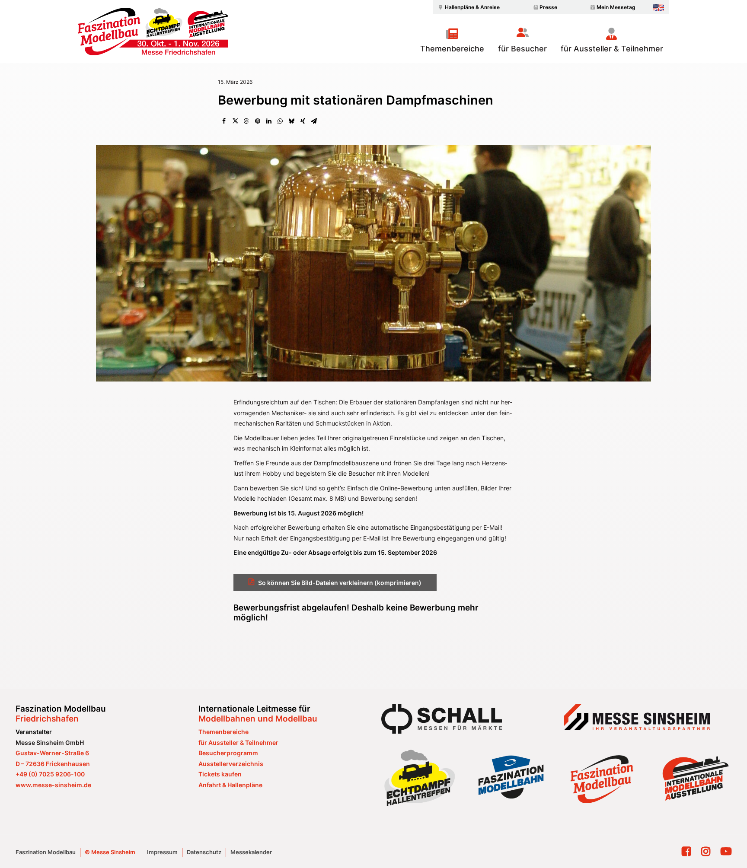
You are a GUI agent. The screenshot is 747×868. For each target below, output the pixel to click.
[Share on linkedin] (269, 121)
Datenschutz (204, 852)
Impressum (162, 852)
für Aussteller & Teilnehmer (612, 48)
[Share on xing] (302, 121)
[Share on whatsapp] (280, 121)
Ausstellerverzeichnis (230, 763)
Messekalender (251, 852)
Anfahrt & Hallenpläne (230, 785)
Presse (548, 7)
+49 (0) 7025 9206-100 (50, 774)
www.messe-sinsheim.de (53, 785)
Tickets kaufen (220, 774)
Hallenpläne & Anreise (472, 7)
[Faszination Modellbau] (153, 31)
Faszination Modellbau (46, 852)
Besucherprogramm (228, 753)
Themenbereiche (452, 48)
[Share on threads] (246, 121)
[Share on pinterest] (257, 121)
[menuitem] (468, 7)
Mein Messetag (616, 7)
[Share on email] (314, 121)
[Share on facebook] (224, 121)
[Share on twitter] (235, 121)
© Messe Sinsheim (110, 852)
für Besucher (522, 48)
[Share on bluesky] (291, 121)
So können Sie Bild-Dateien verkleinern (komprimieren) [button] (339, 582)
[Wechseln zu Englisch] (658, 7)
